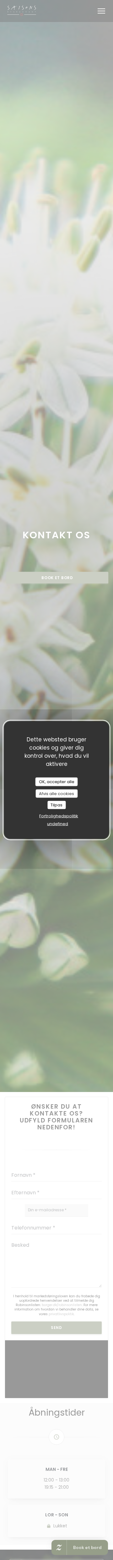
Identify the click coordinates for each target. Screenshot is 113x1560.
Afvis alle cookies (56, 793)
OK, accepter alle (56, 782)
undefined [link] (57, 823)
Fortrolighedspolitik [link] (58, 816)
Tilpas (56, 805)
